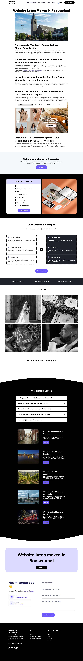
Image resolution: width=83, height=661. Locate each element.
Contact (53, 2)
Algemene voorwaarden (58, 657)
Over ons (43, 2)
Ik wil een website (24, 210)
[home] (11, 2)
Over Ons (50, 638)
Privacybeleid (69, 657)
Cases (48, 2)
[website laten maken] (28, 436)
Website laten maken (31, 2)
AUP (65, 657)
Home (31, 634)
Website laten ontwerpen (36, 636)
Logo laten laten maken (35, 638)
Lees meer (46, 442)
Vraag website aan (41, 270)
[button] (60, 3)
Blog (49, 634)
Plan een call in (41, 167)
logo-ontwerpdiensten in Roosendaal (32, 70)
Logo (39, 2)
